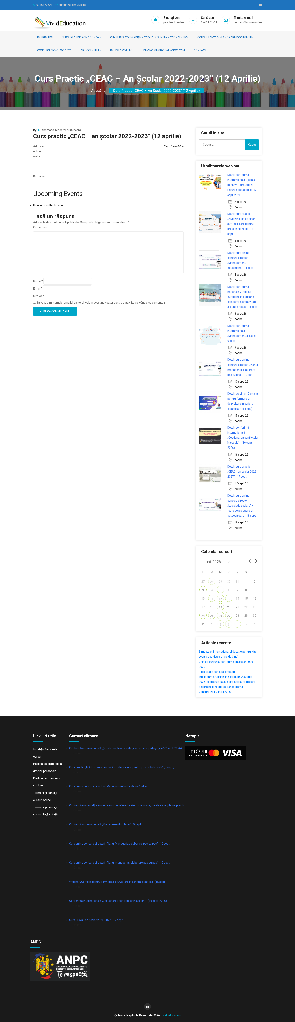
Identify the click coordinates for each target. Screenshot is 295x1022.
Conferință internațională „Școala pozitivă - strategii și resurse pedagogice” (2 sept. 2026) (125, 748)
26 (220, 616)
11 (211, 599)
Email (37, 288)
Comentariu (40, 227)
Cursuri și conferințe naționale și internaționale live (149, 37)
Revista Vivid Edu (122, 50)
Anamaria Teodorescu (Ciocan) (61, 130)
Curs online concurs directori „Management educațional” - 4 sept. (110, 786)
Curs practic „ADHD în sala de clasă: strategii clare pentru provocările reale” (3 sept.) (121, 767)
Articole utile (90, 50)
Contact (200, 50)
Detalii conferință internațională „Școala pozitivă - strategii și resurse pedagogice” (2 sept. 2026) (242, 185)
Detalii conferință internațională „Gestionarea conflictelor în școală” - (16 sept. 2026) (242, 437)
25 (211, 616)
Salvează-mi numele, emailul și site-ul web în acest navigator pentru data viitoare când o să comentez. (101, 302)
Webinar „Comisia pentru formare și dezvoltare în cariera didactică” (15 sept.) (118, 881)
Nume (38, 281)
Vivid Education (171, 1015)
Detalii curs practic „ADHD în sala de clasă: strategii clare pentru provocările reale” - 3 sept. (241, 224)
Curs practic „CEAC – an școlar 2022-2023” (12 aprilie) (156, 90)
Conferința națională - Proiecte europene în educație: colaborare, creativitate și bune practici (127, 805)
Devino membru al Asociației (164, 50)
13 (228, 599)
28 (211, 582)
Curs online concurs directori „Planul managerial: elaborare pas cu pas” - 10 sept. (119, 862)
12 (220, 599)
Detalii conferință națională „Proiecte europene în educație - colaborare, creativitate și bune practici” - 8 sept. (242, 296)
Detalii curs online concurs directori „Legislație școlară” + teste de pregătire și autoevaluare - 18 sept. (241, 505)
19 (220, 607)
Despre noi (45, 37)
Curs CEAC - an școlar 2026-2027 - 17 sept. (96, 920)
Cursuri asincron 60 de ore (81, 37)
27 (228, 616)
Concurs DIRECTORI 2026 (54, 50)
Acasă (96, 90)
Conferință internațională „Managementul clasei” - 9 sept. (105, 824)
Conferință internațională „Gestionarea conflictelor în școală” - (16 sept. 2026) (118, 900)
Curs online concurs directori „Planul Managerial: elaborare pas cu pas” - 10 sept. (119, 843)
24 (203, 616)
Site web (38, 296)
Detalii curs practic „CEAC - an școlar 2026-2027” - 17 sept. (242, 471)
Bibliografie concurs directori (217, 671)
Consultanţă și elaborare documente (225, 37)
